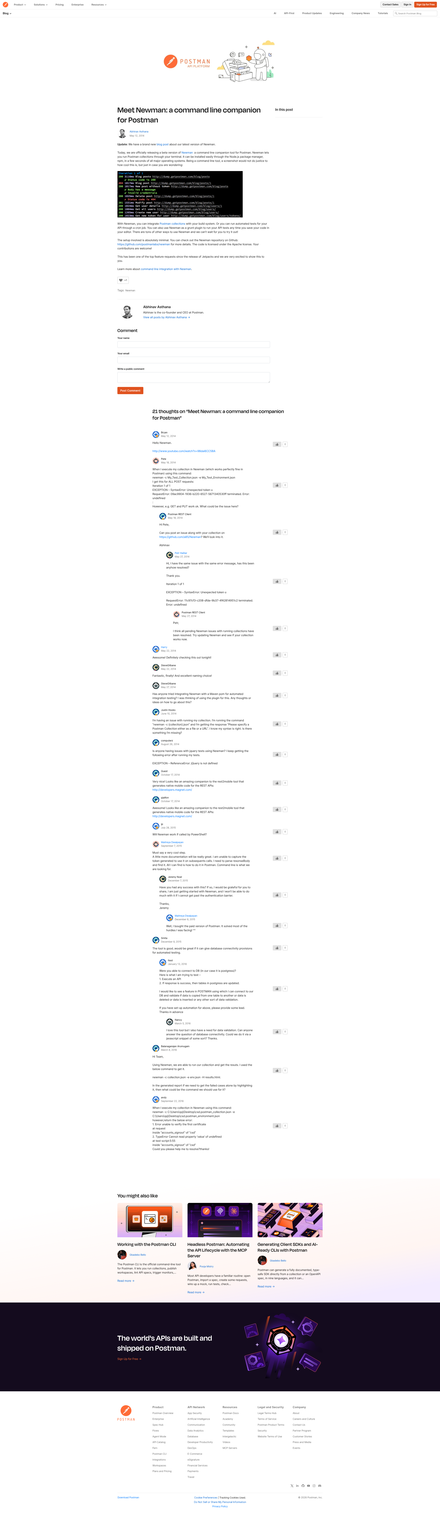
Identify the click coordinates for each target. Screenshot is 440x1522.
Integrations (159, 1459)
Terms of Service (267, 1419)
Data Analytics (196, 1430)
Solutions (39, 4)
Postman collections (172, 223)
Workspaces (159, 1465)
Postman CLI (159, 1453)
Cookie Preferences (205, 1497)
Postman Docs (231, 1413)
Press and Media (302, 1442)
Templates (228, 1430)
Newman (187, 152)
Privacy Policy (220, 1506)
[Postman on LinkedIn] (297, 1486)
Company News (361, 13)
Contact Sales (390, 4)
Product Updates (312, 13)
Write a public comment (130, 369)
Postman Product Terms (271, 1424)
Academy (228, 1419)
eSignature (194, 1459)
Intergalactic (229, 1436)
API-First (289, 13)
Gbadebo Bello (138, 1254)
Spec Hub (157, 1424)
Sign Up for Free (425, 4)
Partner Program (302, 1430)
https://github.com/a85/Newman (180, 537)
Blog (6, 13)
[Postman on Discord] (319, 1486)
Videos (226, 1442)
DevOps (192, 1448)
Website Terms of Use (270, 1436)
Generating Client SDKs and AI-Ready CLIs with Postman (288, 1247)
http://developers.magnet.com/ (172, 789)
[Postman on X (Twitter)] (292, 1486)
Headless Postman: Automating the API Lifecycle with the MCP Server (218, 1250)
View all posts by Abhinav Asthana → (166, 317)
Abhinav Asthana (139, 131)
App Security (195, 1413)
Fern (154, 1448)
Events (296, 1448)
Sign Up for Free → (129, 1359)
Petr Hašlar (181, 553)
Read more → (125, 1280)
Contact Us (299, 1424)
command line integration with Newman (166, 269)
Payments (193, 1471)
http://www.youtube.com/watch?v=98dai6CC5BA (183, 451)
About (296, 1413)
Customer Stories (302, 1436)
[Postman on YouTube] (308, 1486)
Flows (155, 1430)
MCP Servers (230, 1448)
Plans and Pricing (162, 1471)
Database (193, 1436)
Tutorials (383, 13)
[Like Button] (120, 280)
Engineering (337, 13)
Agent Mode (159, 1436)
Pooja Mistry (206, 1266)
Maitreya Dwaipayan (172, 842)
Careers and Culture (304, 1419)
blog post (163, 144)
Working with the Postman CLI (146, 1244)
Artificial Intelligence (199, 1419)
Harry (164, 647)
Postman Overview (162, 1413)
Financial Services (197, 1465)
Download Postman (128, 1497)
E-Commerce (195, 1453)
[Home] (5, 4)
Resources (97, 4)
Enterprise (78, 4)
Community (229, 1424)
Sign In (407, 4)
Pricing (60, 4)
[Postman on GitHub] (303, 1486)
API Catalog (159, 1442)
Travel (191, 1477)
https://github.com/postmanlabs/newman (143, 244)
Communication (196, 1424)
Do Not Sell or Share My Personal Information (220, 1502)
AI (275, 13)
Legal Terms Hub (267, 1413)
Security (262, 1430)
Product (19, 4)
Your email (123, 353)
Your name (123, 338)
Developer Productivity (200, 1442)
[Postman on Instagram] (314, 1486)
